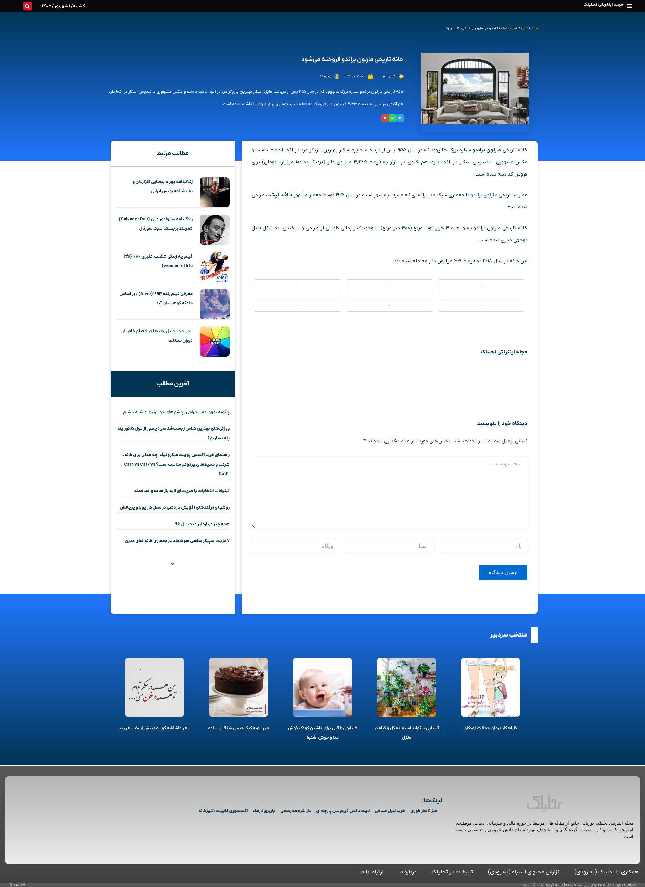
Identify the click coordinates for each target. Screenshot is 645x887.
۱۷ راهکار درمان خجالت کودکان (490, 728)
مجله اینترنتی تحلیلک (603, 4)
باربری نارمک (264, 811)
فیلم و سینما (511, 28)
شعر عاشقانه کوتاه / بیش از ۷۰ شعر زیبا (154, 728)
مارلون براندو (484, 195)
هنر (525, 28)
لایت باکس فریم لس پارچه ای (343, 811)
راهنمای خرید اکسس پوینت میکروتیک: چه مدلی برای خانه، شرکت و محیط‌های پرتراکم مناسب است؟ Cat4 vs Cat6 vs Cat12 (176, 464)
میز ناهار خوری (423, 811)
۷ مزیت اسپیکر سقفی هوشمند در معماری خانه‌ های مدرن (177, 541)
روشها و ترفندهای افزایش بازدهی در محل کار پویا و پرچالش (175, 507)
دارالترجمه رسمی (295, 811)
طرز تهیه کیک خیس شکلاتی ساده (238, 728)
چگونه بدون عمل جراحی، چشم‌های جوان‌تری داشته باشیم (176, 412)
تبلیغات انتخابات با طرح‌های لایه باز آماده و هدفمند (182, 491)
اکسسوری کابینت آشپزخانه (223, 811)
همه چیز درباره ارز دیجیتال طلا (202, 524)
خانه (534, 28)
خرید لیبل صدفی (390, 811)
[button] (629, 6)
